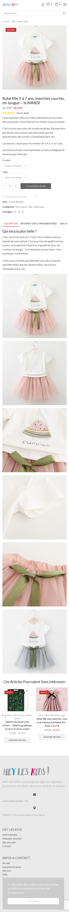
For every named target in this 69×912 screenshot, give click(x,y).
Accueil (6, 21)
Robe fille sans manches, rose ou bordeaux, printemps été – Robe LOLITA (52, 722)
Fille (13, 21)
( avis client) (23, 113)
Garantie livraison (11, 866)
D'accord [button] (33, 901)
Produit (6, 160)
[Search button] (64, 13)
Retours (6, 870)
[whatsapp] (22, 212)
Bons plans (21, 206)
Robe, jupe (23, 21)
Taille (5, 172)
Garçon (21, 715)
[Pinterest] (19, 212)
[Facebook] (15, 212)
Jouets (29, 715)
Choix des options (17, 740)
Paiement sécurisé (12, 838)
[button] (5, 717)
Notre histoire (9, 834)
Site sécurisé (9, 842)
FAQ (4, 874)
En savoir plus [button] (16, 892)
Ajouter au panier (37, 186)
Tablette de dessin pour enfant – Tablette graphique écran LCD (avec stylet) (17, 725)
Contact (6, 846)
